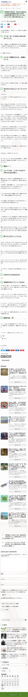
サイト (2, 585)
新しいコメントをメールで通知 (10, 603)
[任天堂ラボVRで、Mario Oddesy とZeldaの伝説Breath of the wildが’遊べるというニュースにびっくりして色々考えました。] (2, 27)
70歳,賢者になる (6, 2)
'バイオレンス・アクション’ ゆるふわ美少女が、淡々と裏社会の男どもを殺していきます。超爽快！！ (14, 544)
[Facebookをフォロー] (4, 356)
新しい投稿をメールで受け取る (10, 606)
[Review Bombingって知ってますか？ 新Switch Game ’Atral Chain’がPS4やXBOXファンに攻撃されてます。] (4, 389)
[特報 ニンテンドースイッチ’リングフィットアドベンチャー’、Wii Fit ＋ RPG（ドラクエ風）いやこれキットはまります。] (4, 420)
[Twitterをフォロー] (2, 356)
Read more (18, 382)
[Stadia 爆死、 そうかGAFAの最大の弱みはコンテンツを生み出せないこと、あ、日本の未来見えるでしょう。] (4, 405)
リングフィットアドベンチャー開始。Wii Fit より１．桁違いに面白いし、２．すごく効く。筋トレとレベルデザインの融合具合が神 (17, 515)
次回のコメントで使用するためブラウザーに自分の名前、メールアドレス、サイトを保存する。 (14, 591)
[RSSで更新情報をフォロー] (10, 356)
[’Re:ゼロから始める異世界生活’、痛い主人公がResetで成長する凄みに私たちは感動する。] (4, 484)
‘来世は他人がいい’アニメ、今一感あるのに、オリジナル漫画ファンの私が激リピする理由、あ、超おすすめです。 (17, 635)
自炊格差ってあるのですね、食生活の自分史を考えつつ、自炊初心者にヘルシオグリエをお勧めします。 (14, 536)
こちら (4, 153)
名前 (2, 574)
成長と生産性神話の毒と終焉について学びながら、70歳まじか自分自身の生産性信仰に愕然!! (16, 649)
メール (3, 579)
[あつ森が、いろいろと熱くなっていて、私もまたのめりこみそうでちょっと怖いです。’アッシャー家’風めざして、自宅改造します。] (4, 372)
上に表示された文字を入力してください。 (12, 598)
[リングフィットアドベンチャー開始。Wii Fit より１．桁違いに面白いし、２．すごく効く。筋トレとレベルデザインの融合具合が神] (4, 515)
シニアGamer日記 (12, 21)
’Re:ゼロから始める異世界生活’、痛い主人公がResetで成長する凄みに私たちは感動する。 (17, 482)
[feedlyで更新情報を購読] (7, 356)
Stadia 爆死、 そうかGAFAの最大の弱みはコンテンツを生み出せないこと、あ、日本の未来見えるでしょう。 (17, 404)
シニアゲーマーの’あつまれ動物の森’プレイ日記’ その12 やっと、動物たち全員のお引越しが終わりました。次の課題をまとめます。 (17, 498)
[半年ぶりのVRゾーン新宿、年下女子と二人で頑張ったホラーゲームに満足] (4, 452)
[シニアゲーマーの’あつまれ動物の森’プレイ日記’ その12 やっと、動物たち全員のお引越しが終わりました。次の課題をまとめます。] (4, 498)
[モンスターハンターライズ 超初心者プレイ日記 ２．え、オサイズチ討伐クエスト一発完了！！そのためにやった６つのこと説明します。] (4, 466)
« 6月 (2, 688)
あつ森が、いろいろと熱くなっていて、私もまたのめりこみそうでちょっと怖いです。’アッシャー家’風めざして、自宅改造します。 (18, 371)
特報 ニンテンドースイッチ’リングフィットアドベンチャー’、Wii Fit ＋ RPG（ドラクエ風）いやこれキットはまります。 (17, 419)
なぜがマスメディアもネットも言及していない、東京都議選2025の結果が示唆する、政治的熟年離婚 (17, 629)
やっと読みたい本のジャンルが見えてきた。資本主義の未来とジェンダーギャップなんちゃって (16, 655)
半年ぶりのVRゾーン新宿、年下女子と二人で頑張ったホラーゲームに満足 (17, 450)
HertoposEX (6, 360)
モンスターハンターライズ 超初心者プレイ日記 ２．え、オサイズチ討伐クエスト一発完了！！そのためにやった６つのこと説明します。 (17, 466)
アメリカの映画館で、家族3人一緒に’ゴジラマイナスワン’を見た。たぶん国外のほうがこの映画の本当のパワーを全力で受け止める (17, 643)
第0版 (20, 694)
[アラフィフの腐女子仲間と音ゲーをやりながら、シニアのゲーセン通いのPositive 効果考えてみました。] (4, 436)
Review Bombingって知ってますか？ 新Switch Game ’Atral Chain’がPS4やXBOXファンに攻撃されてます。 (17, 388)
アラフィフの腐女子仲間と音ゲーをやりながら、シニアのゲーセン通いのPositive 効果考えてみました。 (17, 435)
